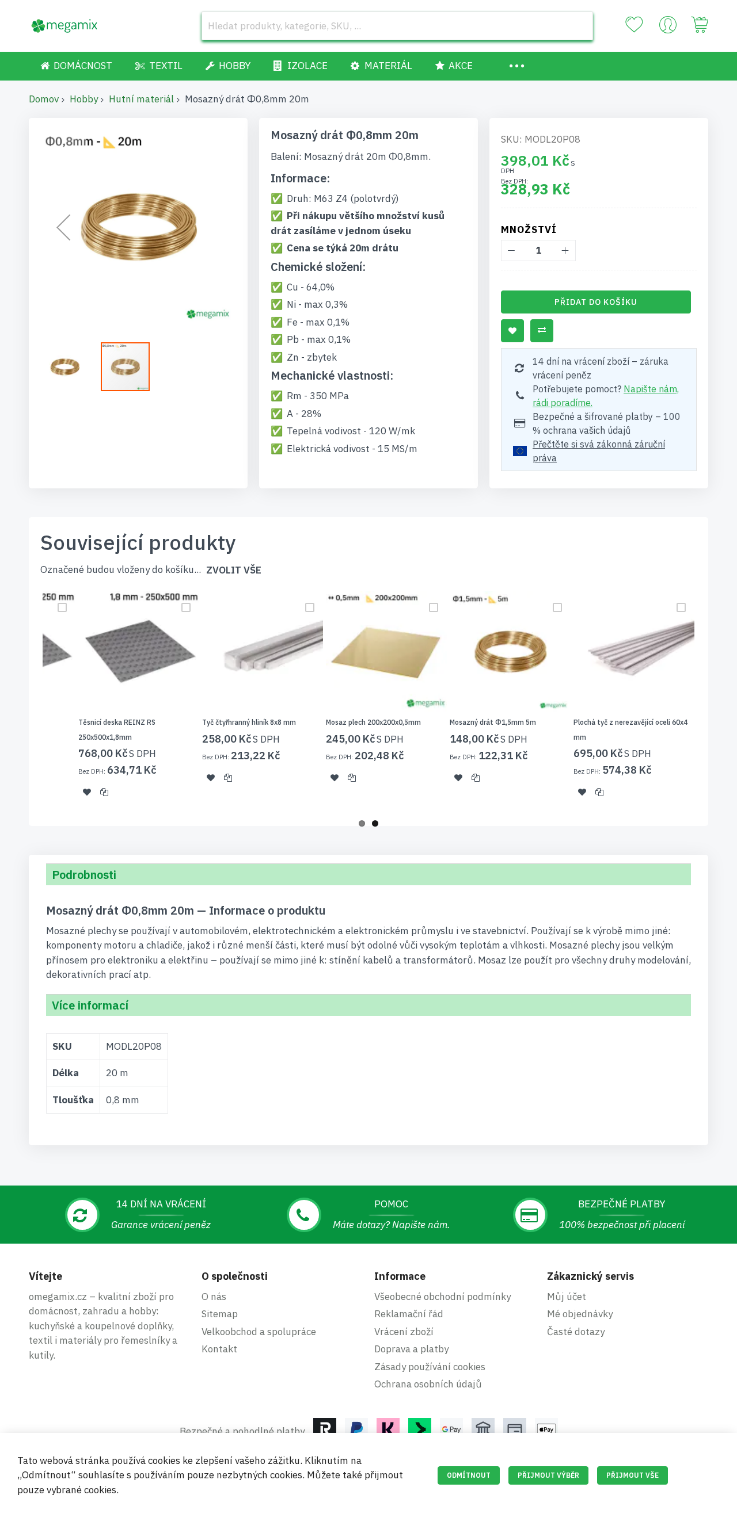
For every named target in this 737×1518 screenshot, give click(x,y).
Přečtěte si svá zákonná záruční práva (599, 451)
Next (711, 701)
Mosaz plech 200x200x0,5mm (373, 722)
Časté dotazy (576, 1331)
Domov (44, 99)
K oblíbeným (512, 330)
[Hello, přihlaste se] (668, 27)
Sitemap (220, 1313)
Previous (25, 701)
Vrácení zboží (404, 1331)
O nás (214, 1296)
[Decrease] (512, 250)
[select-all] (233, 570)
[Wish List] (634, 24)
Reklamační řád (408, 1313)
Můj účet (566, 1296)
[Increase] (565, 250)
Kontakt (219, 1349)
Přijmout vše (632, 1475)
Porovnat (541, 330)
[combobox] (397, 26)
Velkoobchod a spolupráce (259, 1331)
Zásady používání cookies (429, 1366)
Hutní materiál (141, 99)
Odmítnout (469, 1475)
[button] (63, 227)
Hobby (84, 99)
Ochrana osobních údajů (428, 1384)
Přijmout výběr (548, 1475)
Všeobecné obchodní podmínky (442, 1296)
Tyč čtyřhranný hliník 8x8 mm (249, 722)
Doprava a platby (411, 1349)
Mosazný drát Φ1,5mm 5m (493, 722)
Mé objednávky (580, 1313)
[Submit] (578, 26)
